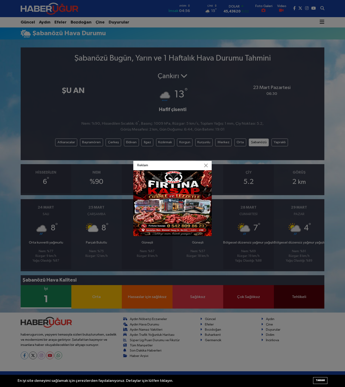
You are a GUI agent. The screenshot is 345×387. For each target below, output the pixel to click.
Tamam (320, 380)
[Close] (206, 165)
